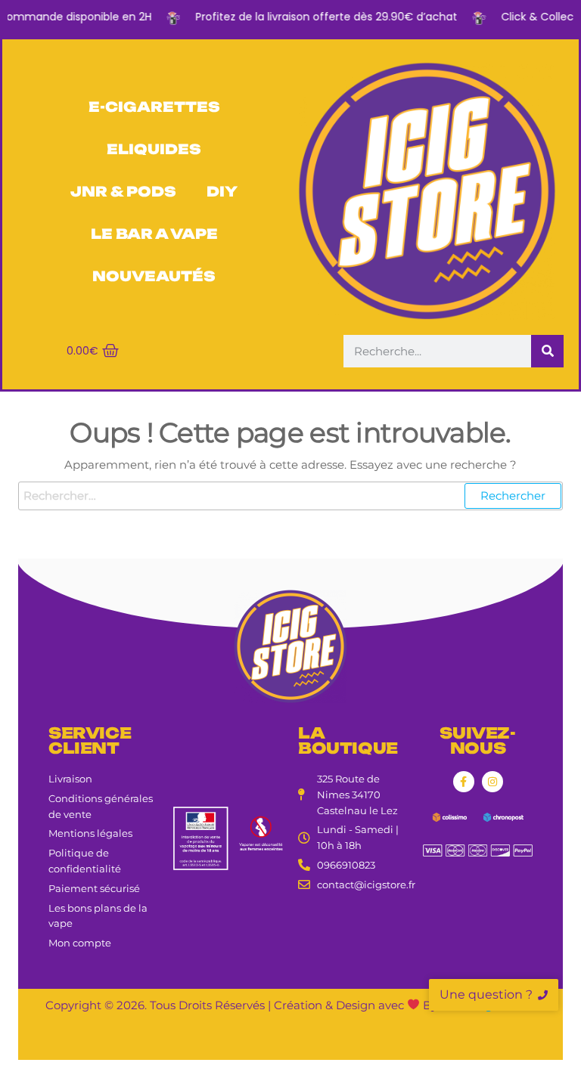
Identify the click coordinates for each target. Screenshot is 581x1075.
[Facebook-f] (463, 781)
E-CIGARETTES (154, 106)
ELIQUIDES (154, 149)
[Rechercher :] (290, 496)
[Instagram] (492, 781)
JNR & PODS (123, 191)
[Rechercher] (547, 351)
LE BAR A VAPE (154, 233)
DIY (222, 191)
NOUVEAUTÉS (154, 276)
